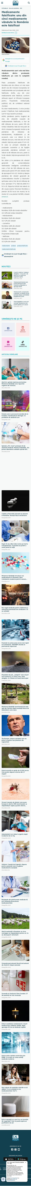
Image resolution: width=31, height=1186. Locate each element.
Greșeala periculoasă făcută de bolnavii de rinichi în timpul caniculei (15, 964)
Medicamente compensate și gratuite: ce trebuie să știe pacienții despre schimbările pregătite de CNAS (21, 284)
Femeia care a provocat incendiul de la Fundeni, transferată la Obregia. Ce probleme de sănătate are (15, 415)
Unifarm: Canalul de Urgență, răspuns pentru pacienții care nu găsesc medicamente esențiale (14, 866)
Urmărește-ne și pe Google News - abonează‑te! (15, 255)
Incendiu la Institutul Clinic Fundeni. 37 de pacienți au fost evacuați (15, 994)
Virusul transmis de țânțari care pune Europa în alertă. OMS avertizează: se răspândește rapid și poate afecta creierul (14, 803)
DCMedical (5, 8)
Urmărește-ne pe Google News (17, 66)
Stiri (21, 8)
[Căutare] (29, 3)
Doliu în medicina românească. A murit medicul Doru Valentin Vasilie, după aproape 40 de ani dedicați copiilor (14, 1025)
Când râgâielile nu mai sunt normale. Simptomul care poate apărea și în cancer (21, 293)
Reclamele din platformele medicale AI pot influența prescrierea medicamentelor (15, 901)
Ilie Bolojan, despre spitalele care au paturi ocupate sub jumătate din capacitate (14, 740)
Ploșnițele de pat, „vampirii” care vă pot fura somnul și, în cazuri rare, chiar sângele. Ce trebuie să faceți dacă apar (15, 676)
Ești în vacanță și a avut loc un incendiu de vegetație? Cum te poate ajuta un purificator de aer (15, 1121)
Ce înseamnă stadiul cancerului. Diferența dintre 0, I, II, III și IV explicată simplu (21, 304)
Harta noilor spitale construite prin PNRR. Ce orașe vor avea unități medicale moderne (13, 1057)
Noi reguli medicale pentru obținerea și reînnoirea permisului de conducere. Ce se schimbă (15, 609)
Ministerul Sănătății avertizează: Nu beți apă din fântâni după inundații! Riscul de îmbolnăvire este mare (15, 708)
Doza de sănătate (14, 8)
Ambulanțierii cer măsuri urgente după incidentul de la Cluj (14, 835)
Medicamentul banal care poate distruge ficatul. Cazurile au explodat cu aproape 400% (21, 275)
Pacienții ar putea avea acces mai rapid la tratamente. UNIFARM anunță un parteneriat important (15, 644)
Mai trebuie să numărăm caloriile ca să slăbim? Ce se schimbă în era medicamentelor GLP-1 (15, 1089)
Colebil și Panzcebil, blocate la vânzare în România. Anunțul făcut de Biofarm (15, 514)
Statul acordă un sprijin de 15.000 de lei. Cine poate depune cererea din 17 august (15, 772)
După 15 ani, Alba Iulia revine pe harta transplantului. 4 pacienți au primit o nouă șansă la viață (15, 545)
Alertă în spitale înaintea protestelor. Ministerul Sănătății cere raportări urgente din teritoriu (14, 383)
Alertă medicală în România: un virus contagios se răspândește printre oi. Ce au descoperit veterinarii (15, 933)
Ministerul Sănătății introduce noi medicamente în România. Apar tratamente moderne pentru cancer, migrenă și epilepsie (14, 577)
